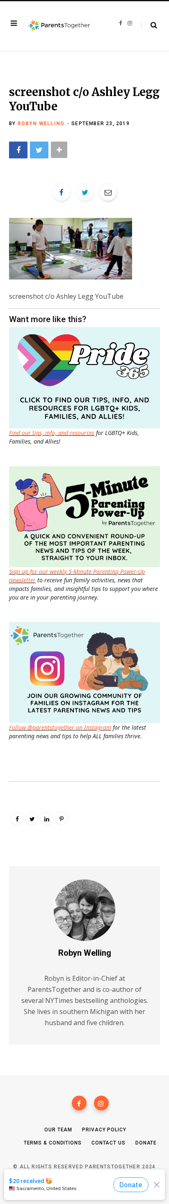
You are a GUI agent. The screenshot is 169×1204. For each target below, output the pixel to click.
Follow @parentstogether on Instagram (60, 727)
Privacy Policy (104, 1130)
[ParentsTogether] (59, 25)
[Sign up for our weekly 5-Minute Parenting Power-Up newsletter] (86, 377)
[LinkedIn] (46, 818)
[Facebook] (79, 1103)
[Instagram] (101, 1103)
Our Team (58, 1130)
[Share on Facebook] (18, 150)
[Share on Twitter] (39, 150)
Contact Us (108, 1143)
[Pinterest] (61, 818)
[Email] (107, 192)
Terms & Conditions (53, 1143)
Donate (146, 1143)
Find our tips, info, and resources (51, 433)
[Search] (149, 25)
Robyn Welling (41, 123)
